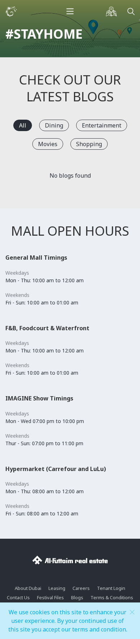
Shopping (89, 144)
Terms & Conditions (111, 597)
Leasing (56, 588)
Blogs (77, 597)
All (22, 125)
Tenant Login (111, 588)
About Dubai (28, 588)
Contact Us (18, 597)
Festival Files (50, 597)
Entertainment (101, 125)
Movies (47, 144)
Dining (54, 125)
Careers (81, 588)
